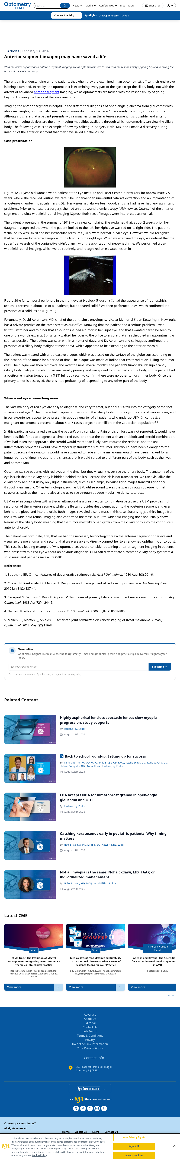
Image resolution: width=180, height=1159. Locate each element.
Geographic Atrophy (108, 15)
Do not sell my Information (90, 1044)
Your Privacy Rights (90, 1048)
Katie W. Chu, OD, (157, 762)
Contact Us (90, 1027)
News (76, 5)
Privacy (90, 1040)
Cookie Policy (39, 1155)
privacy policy (75, 674)
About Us (90, 1019)
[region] (90, 1146)
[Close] (174, 1146)
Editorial (90, 1023)
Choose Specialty (64, 15)
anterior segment (46, 92)
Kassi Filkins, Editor (113, 844)
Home (66, 1131)
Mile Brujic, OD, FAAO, (112, 762)
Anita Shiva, (94, 766)
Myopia (125, 15)
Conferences (106, 5)
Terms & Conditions (90, 1035)
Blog (123, 5)
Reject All (134, 1146)
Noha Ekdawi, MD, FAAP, (78, 883)
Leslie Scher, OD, (136, 762)
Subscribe (158, 666)
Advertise (90, 1014)
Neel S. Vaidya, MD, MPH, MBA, (82, 844)
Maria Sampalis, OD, (73, 766)
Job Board (90, 1031)
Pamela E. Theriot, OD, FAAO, (81, 762)
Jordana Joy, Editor (74, 728)
